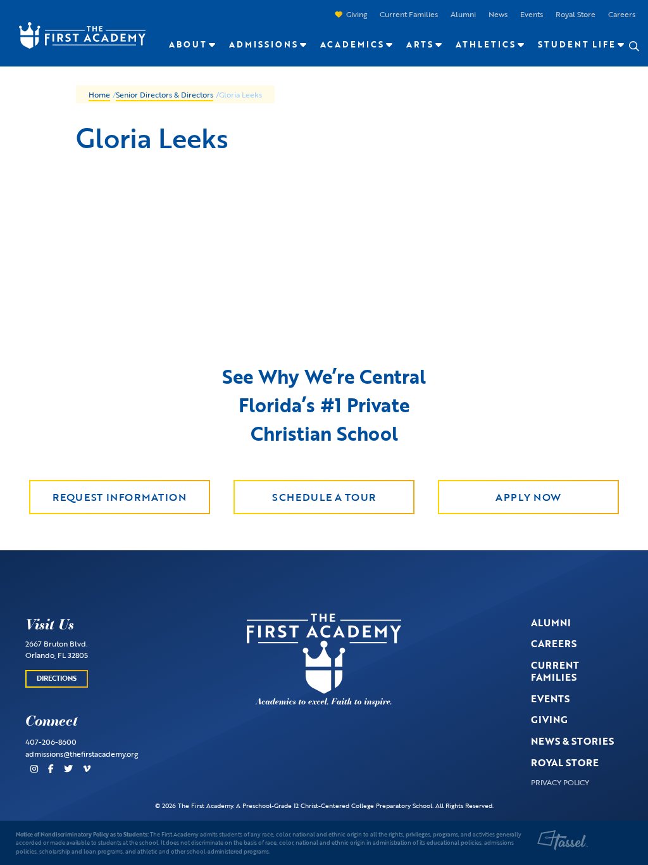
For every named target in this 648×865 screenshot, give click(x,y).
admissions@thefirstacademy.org (81, 753)
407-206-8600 (51, 741)
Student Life (577, 44)
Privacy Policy (560, 782)
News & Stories (572, 741)
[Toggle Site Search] (633, 46)
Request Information (119, 497)
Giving (356, 14)
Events (531, 14)
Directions (57, 678)
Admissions (263, 44)
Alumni (463, 14)
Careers (621, 14)
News (498, 14)
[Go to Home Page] (76, 34)
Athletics (486, 44)
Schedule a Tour (324, 497)
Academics (352, 44)
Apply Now (528, 497)
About (188, 44)
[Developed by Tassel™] (562, 840)
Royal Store (575, 14)
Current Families (409, 14)
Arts (419, 44)
